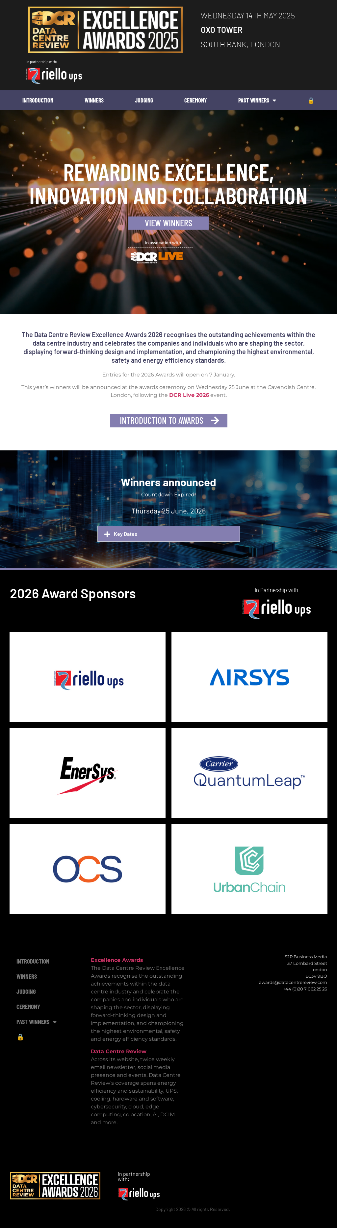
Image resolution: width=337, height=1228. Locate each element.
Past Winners (253, 100)
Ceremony (195, 100)
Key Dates (125, 534)
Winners (94, 100)
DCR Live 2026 (189, 395)
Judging (144, 100)
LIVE (170, 256)
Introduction (37, 100)
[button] (169, 533)
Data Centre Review (118, 1051)
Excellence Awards (117, 960)
